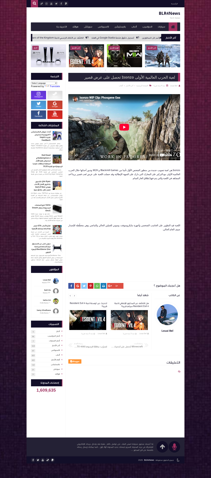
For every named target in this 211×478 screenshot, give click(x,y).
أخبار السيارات (54, 340)
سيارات (161, 26)
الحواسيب (147, 26)
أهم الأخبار (55, 359)
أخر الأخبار (56, 345)
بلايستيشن (120, 26)
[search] (34, 3)
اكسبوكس (103, 26)
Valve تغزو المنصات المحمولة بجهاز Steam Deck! (41, 208)
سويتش (88, 26)
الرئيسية (174, 3)
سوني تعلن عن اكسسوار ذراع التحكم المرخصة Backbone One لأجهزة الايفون (41, 248)
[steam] (48, 460)
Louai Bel (143, 333)
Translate (55, 86)
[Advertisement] (122, 200)
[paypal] (52, 460)
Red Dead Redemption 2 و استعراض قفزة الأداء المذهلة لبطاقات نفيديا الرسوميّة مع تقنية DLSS (47, 161)
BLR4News (169, 13)
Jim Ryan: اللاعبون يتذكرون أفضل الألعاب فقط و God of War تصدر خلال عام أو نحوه (42, 185)
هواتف (75, 26)
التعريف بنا (61, 26)
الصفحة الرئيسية (142, 85)
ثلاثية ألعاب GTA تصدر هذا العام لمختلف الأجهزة (41, 227)
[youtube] (43, 460)
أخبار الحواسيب (54, 336)
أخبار (58, 331)
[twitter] (38, 460)
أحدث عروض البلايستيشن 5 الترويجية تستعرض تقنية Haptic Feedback (41, 136)
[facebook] (33, 460)
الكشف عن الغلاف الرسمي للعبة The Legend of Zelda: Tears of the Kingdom (99, 37)
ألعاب (134, 26)
